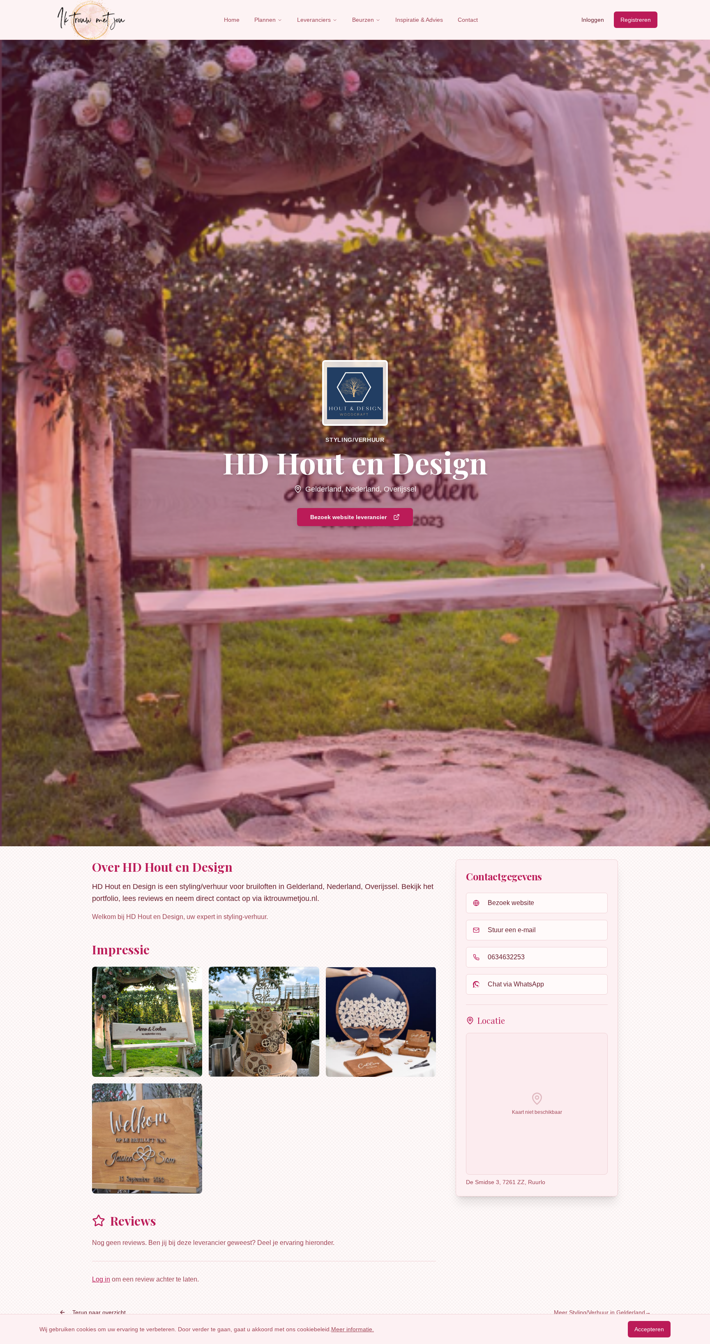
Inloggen (592, 19)
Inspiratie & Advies (419, 19)
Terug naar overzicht (99, 1312)
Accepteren (649, 1329)
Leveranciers (314, 19)
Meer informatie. (352, 1329)
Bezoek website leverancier (348, 517)
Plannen (265, 19)
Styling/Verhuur (355, 439)
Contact (468, 19)
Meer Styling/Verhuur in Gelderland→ (602, 1312)
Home (232, 19)
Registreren (635, 19)
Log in (101, 1279)
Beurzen (363, 19)
